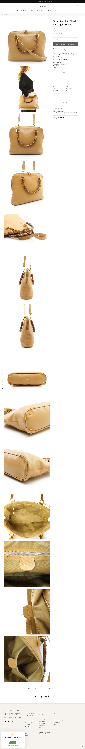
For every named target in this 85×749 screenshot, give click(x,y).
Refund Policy (42, 719)
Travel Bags (27, 731)
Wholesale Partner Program (59, 720)
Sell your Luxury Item (43, 727)
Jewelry (48, 10)
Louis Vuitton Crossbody (30, 720)
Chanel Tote (27, 724)
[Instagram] (9, 722)
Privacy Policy (56, 724)
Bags (31, 10)
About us (55, 713)
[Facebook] (56, 97)
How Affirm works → (69, 93)
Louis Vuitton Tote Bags (29, 715)
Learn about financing (58, 33)
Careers (55, 715)
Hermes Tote (27, 726)
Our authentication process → (69, 113)
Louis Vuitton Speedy (29, 717)
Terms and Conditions (58, 722)
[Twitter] (58, 97)
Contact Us (56, 717)
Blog (66, 10)
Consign (58, 10)
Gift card (41, 714)
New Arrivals (21, 10)
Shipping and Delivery (43, 716)
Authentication (42, 725)
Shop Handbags (42, 721)
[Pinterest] (12, 722)
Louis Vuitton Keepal (29, 722)
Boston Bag (27, 728)
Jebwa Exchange (42, 730)
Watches (39, 10)
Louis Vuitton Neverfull (29, 713)
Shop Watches (42, 723)
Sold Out (65, 102)
